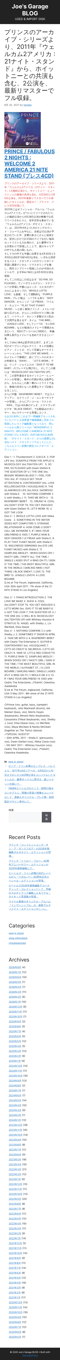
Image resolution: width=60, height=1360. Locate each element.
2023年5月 (15, 1159)
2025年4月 (15, 1046)
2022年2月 (15, 1233)
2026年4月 (15, 987)
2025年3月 (15, 1051)
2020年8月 (15, 1322)
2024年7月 (15, 1090)
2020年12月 (15, 1302)
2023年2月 (15, 1174)
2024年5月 (15, 1100)
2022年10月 (15, 1194)
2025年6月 (15, 1036)
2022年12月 (15, 1184)
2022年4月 (15, 1223)
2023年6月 (15, 1154)
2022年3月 (15, 1228)
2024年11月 (15, 1070)
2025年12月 (15, 1006)
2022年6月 (15, 1213)
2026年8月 (15, 967)
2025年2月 (15, 1056)
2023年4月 (15, 1164)
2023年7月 (15, 1149)
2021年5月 (15, 1277)
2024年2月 (15, 1115)
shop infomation (18, 938)
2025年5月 (15, 1041)
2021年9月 (15, 1258)
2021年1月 (15, 1297)
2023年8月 (15, 1144)
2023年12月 (15, 1125)
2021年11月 (15, 1248)
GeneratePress (30, 1355)
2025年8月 (15, 1026)
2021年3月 (15, 1287)
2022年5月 (15, 1218)
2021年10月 (15, 1253)
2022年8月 (15, 1203)
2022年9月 (15, 1199)
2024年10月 (16, 1075)
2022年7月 (15, 1208)
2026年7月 (15, 972)
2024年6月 (15, 1095)
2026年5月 (15, 982)
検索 (11, 810)
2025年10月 (15, 1016)
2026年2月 (15, 996)
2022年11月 (15, 1189)
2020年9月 (15, 1317)
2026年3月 (15, 992)
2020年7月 (15, 1327)
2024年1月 (15, 1120)
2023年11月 (15, 1130)
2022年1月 (15, 1238)
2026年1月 (15, 1001)
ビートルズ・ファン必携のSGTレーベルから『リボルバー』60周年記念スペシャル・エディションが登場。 (30, 877)
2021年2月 (15, 1292)
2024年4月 (15, 1105)
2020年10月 (16, 1312)
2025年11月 (15, 1011)
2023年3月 (15, 1169)
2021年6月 (15, 1272)
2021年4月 (15, 1282)
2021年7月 (15, 1268)
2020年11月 (15, 1307)
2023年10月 (16, 1134)
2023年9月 (15, 1139)
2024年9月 (15, 1080)
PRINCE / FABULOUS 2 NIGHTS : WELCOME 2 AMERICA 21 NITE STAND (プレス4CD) (29, 163)
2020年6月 (15, 1332)
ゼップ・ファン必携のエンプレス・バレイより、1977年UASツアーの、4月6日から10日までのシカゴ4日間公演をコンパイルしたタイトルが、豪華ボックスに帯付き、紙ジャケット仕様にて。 (29, 775)
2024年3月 (15, 1110)
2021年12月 (15, 1243)
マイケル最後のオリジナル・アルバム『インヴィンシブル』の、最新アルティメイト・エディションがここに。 (30, 905)
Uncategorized (17, 943)
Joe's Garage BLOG (30, 10)
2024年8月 (15, 1085)
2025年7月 (15, 1031)
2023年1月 (15, 1179)
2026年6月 (15, 977)
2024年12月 (15, 1065)
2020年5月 (15, 1337)
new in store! (15, 761)
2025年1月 (15, 1061)
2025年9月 (15, 1021)
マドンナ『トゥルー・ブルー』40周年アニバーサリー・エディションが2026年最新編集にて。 (29, 864)
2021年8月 (15, 1263)
